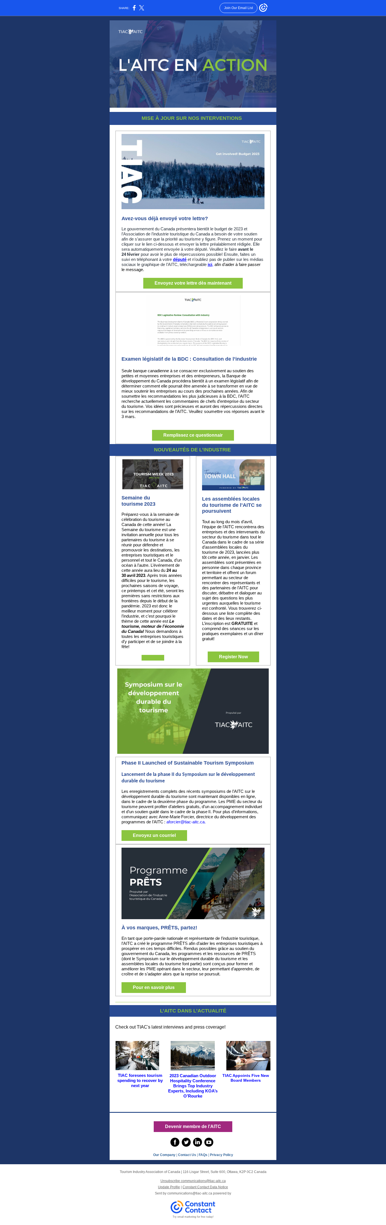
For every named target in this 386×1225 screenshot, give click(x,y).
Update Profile (169, 1187)
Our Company (164, 1155)
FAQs (202, 1155)
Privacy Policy (221, 1155)
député (180, 259)
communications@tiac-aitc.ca (189, 1193)
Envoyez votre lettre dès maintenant (193, 283)
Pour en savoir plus (154, 987)
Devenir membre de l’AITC (193, 1126)
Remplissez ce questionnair (193, 435)
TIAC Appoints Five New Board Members (245, 1078)
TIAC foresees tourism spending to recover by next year (140, 1080)
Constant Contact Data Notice (205, 1187)
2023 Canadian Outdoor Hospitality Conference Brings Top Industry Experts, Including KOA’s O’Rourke (193, 1085)
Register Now (233, 656)
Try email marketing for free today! (193, 1216)
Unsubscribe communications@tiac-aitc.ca (193, 1181)
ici (210, 264)
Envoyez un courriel (154, 835)
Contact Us (187, 1155)
